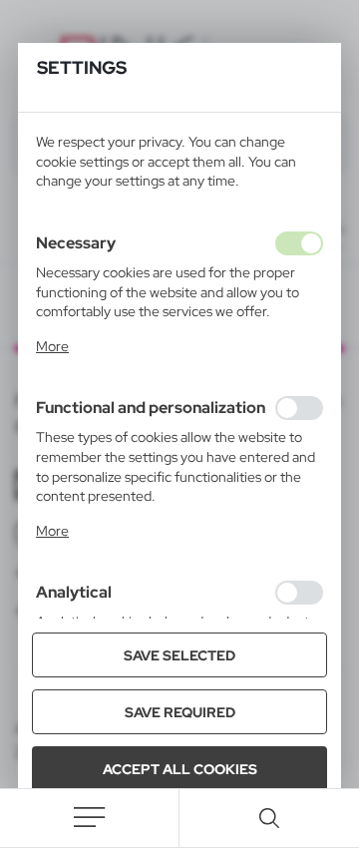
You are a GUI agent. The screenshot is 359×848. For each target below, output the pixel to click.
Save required (180, 712)
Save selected (179, 655)
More (52, 346)
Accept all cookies (180, 769)
